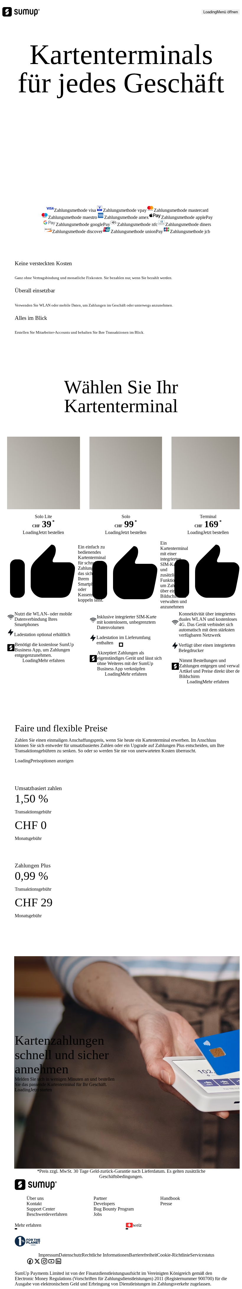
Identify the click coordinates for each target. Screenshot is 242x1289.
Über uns (35, 1198)
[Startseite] (36, 1188)
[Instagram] (44, 1262)
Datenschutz (70, 1254)
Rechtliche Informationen (105, 1254)
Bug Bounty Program (114, 1208)
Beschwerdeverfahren (47, 1214)
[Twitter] (37, 1262)
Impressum (48, 1254)
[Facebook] (30, 1262)
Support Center (41, 1208)
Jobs (98, 1214)
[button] (68, 1229)
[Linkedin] (58, 1262)
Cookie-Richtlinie (173, 1254)
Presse (166, 1203)
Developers (104, 1203)
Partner (100, 1198)
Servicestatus (202, 1254)
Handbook (170, 1198)
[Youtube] (51, 1262)
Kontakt (34, 1203)
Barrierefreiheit (143, 1254)
